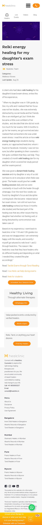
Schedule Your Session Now (22, 282)
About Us (7, 401)
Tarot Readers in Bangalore (14, 428)
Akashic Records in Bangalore (15, 425)
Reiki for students (15, 276)
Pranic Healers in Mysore (13, 472)
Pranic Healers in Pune (12, 455)
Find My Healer (22, 344)
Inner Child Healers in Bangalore (15, 421)
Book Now (30, 518)
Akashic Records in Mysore (14, 475)
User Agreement (10, 411)
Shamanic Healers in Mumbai (15, 438)
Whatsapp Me (21, 303)
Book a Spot (22, 324)
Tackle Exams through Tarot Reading (23, 265)
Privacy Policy (9, 408)
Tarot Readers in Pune (12, 461)
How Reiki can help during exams (21, 271)
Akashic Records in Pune (13, 458)
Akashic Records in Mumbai (14, 441)
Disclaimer (8, 404)
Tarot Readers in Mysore (13, 478)
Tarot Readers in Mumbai (13, 444)
